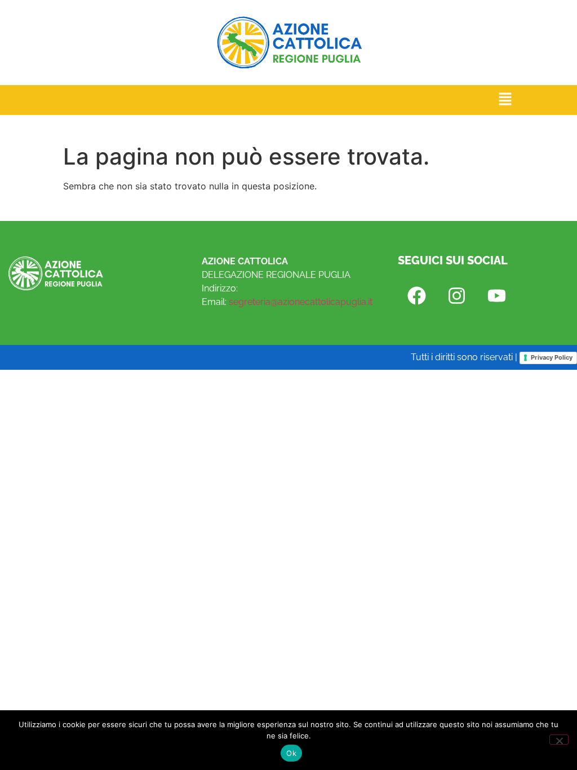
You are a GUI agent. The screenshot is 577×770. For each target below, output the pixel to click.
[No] (559, 739)
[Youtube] (496, 296)
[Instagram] (456, 296)
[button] (505, 100)
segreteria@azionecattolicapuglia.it (300, 302)
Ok (291, 753)
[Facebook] (416, 296)
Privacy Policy (551, 357)
